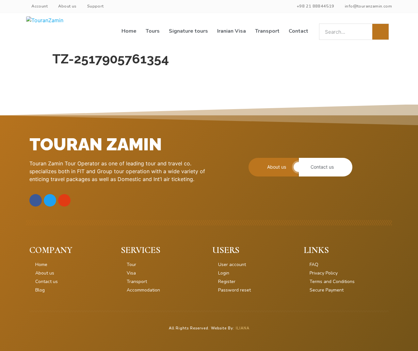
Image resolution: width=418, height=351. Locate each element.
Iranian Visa (231, 31)
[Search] (380, 32)
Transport (267, 31)
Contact (298, 31)
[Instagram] (64, 200)
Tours (153, 31)
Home (129, 31)
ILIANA (242, 328)
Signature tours (188, 31)
